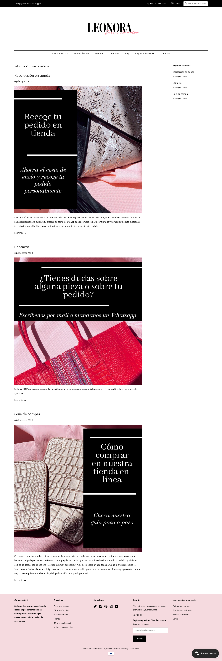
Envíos (175, 619)
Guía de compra (27, 414)
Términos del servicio (63, 623)
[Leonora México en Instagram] (111, 607)
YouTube (115, 53)
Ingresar (150, 4)
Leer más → (20, 233)
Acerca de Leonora (61, 606)
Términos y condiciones (182, 610)
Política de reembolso (63, 627)
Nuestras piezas (59, 53)
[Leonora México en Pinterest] (106, 607)
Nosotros (99, 53)
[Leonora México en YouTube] (116, 607)
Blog (127, 53)
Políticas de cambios (181, 606)
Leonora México (112, 648)
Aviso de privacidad (181, 614)
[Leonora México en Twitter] (95, 607)
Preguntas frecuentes (145, 53)
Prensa (57, 619)
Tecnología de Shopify (129, 648)
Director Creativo (61, 610)
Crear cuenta (162, 4)
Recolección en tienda (32, 75)
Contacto (166, 53)
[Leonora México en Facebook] (100, 607)
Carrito (177, 4)
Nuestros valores (61, 614)
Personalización (81, 53)
